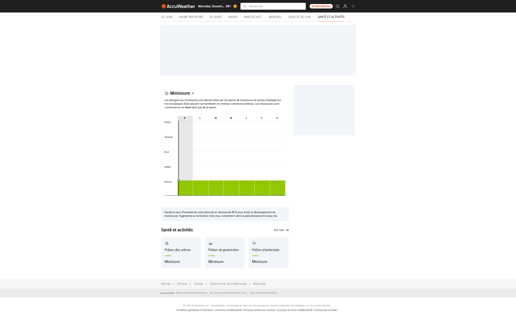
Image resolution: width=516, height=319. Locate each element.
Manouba (259, 284)
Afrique (182, 284)
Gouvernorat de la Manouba (228, 284)
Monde (165, 284)
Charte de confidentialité (228, 310)
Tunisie (198, 284)
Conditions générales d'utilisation (195, 310)
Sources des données (325, 310)
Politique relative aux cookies (259, 310)
